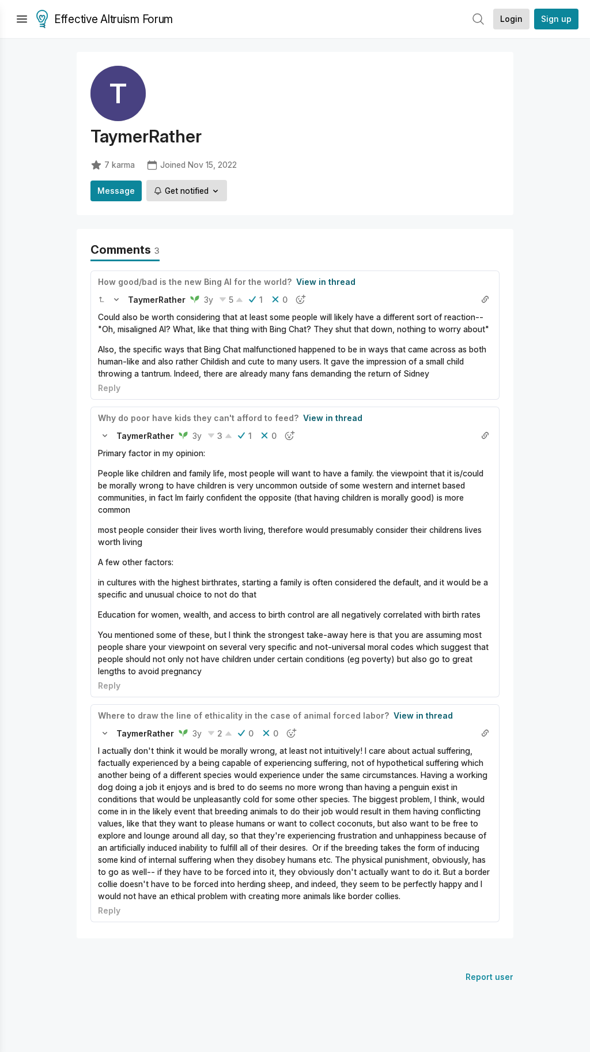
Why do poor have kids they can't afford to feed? (198, 418)
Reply (109, 388)
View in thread (325, 282)
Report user (489, 977)
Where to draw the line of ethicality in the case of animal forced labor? (243, 715)
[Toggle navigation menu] (22, 19)
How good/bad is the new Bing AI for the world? (195, 282)
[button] (101, 299)
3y (208, 300)
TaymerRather (157, 300)
